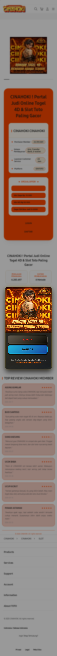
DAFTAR (28, 349)
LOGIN (28, 339)
